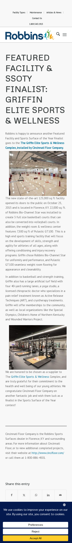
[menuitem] (19, 12)
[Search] (56, 34)
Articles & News (53, 12)
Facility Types (19, 12)
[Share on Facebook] (12, 495)
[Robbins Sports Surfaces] (29, 34)
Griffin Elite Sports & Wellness (30, 377)
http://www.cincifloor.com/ (48, 453)
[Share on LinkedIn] (48, 495)
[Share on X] (24, 495)
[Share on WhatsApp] (36, 495)
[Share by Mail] (60, 495)
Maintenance (36, 12)
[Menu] (65, 34)
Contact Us (37, 18)
